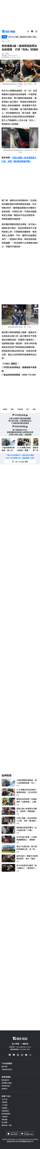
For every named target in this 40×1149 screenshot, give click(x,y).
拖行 (27, 409)
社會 (7, 41)
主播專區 (4, 1108)
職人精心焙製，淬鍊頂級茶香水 (20, 420)
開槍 (34, 409)
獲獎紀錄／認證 (7, 1125)
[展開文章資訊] (36, 55)
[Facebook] (10, 1055)
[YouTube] (26, 1055)
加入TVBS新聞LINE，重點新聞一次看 (20, 458)
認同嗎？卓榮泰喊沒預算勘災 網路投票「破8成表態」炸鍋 (23, 37)
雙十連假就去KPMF (20, 430)
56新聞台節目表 (7, 1069)
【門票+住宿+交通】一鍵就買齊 (20, 434)
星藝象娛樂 (5, 1111)
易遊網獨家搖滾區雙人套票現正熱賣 (20, 432)
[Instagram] (22, 1055)
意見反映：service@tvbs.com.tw (20, 1047)
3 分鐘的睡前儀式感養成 (20, 423)
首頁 (3, 41)
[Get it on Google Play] (27, 1133)
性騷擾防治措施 (7, 1083)
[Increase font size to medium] (28, 31)
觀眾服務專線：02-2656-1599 (20, 1049)
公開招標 (4, 1117)
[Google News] (30, 1055)
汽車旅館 (20, 409)
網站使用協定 (6, 1086)
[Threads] (18, 1055)
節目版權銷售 (6, 1114)
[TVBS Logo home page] (8, 31)
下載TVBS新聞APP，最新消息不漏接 (20, 455)
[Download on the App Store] (13, 1133)
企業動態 (4, 1102)
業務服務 (4, 1119)
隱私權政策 (5, 1080)
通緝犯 (5, 409)
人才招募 (4, 1105)
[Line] (14, 1055)
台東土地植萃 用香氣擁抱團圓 (20, 418)
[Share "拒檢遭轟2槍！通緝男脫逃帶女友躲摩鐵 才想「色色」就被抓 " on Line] (32, 31)
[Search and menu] (36, 31)
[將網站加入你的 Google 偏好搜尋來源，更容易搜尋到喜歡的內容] (20, 462)
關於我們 (4, 1066)
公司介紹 (4, 1099)
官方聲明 (4, 1122)
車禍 (12, 409)
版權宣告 (4, 1089)
